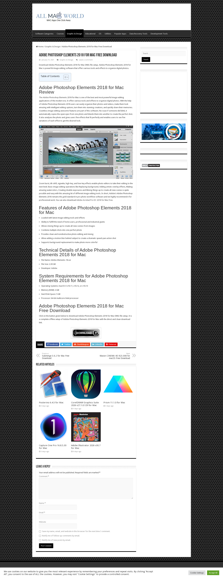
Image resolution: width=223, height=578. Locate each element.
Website (42, 522)
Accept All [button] (213, 573)
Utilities (108, 34)
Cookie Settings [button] (197, 573)
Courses (60, 34)
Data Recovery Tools (138, 34)
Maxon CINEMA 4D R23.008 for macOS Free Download (115, 356)
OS (100, 34)
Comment (44, 476)
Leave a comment (86, 60)
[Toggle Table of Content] (64, 77)
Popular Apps (120, 34)
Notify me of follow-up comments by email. (61, 536)
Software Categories (44, 34)
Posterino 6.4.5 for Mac (51, 402)
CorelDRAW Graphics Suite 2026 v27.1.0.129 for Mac (85, 404)
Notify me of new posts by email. (56, 540)
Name (42, 503)
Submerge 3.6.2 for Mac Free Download (55, 356)
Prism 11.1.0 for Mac (114, 402)
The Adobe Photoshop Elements (53, 97)
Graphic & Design (74, 34)
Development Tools (159, 34)
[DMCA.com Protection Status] (151, 165)
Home (40, 46)
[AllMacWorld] (60, 16)
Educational (90, 34)
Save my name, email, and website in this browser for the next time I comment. (76, 531)
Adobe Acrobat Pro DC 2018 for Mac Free (94, 200)
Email (42, 512)
